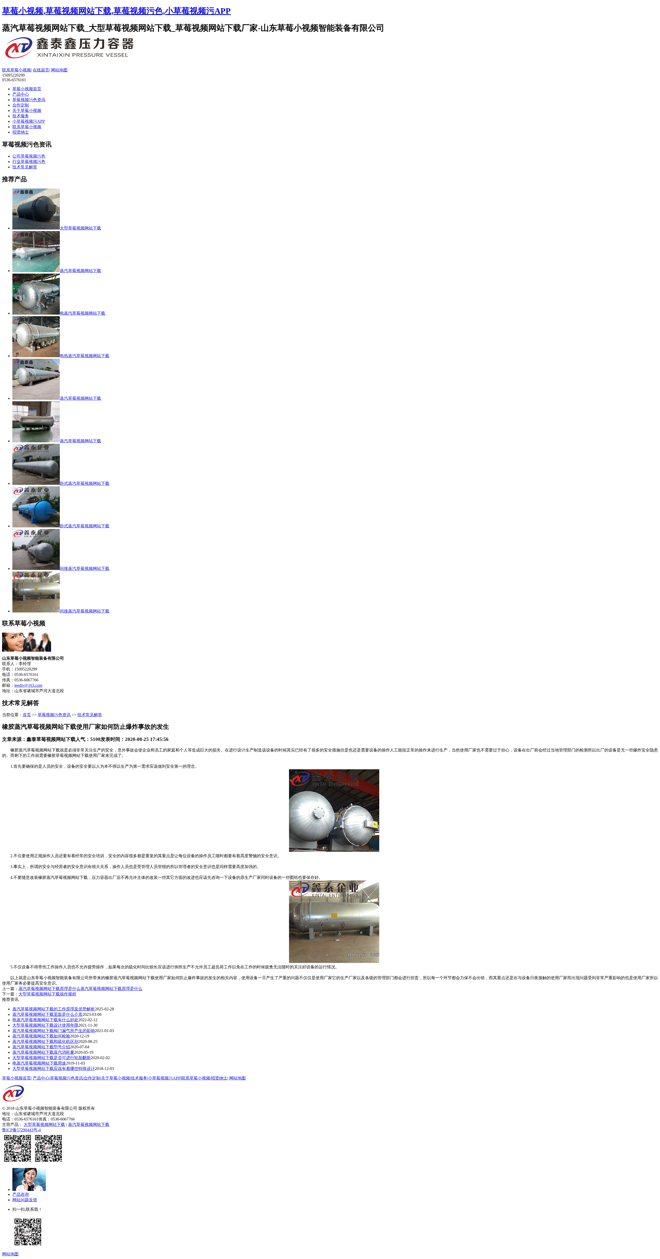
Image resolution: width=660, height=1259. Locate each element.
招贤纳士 (20, 132)
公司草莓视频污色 (28, 156)
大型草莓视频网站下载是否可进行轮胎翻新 (51, 1058)
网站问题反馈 (24, 1200)
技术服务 (20, 116)
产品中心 (20, 94)
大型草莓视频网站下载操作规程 (47, 994)
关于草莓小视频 (26, 110)
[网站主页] (13, 1104)
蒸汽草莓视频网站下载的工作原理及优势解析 (53, 1009)
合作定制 (20, 105)
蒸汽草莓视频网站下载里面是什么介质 (47, 1014)
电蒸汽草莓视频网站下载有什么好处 (45, 1020)
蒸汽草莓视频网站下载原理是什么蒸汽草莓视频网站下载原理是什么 (80, 988)
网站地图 (59, 70)
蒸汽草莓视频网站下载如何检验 (41, 1036)
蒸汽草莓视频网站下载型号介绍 (41, 1047)
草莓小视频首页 (26, 89)
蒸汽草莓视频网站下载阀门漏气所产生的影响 (53, 1030)
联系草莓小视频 (16, 70)
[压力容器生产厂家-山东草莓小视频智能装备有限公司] (84, 59)
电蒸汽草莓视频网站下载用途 (39, 1063)
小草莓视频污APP (28, 121)
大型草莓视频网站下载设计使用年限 (45, 1025)
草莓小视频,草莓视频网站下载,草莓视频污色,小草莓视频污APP (116, 10)
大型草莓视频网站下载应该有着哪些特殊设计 (53, 1068)
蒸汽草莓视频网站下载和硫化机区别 (45, 1041)
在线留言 (41, 70)
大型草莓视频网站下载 (44, 1124)
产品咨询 (20, 1194)
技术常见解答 (24, 167)
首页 (27, 715)
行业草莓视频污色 (28, 161)
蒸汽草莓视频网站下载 (88, 1124)
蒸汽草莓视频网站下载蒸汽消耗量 (43, 1052)
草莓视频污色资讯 (28, 99)
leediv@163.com (28, 685)
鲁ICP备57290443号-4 (21, 1130)
